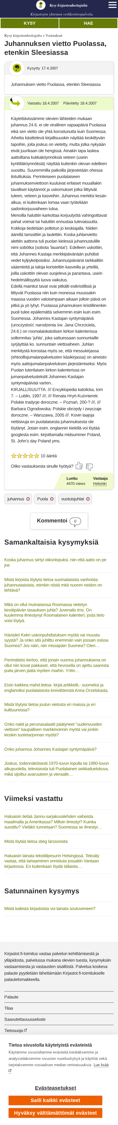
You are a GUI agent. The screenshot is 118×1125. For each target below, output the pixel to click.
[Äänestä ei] (89, 467)
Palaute (11, 996)
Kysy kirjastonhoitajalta (23, 35)
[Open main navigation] (113, 5)
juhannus (15, 498)
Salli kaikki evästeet (55, 1100)
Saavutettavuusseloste (25, 1019)
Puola (42, 498)
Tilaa (8, 1008)
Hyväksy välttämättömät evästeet (55, 1113)
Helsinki (100, 483)
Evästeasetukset (55, 1088)
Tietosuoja (13, 1030)
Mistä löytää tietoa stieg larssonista (36, 841)
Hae (88, 23)
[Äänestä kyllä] (79, 465)
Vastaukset (54, 35)
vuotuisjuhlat (72, 498)
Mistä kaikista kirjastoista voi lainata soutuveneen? (49, 908)
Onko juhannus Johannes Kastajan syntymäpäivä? (50, 749)
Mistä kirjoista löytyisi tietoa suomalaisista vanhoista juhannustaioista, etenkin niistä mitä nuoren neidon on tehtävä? (53, 584)
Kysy (30, 23)
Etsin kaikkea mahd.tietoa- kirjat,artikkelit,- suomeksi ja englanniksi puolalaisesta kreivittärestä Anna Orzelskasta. (56, 687)
